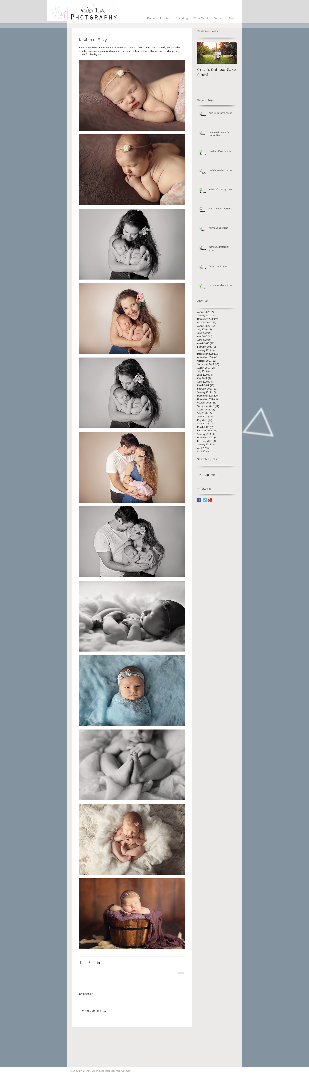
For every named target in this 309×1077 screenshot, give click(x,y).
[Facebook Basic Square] (199, 500)
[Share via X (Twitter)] (89, 962)
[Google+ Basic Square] (210, 500)
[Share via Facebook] (80, 962)
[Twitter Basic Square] (205, 500)
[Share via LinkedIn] (98, 962)
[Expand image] (132, 95)
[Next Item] (230, 52)
